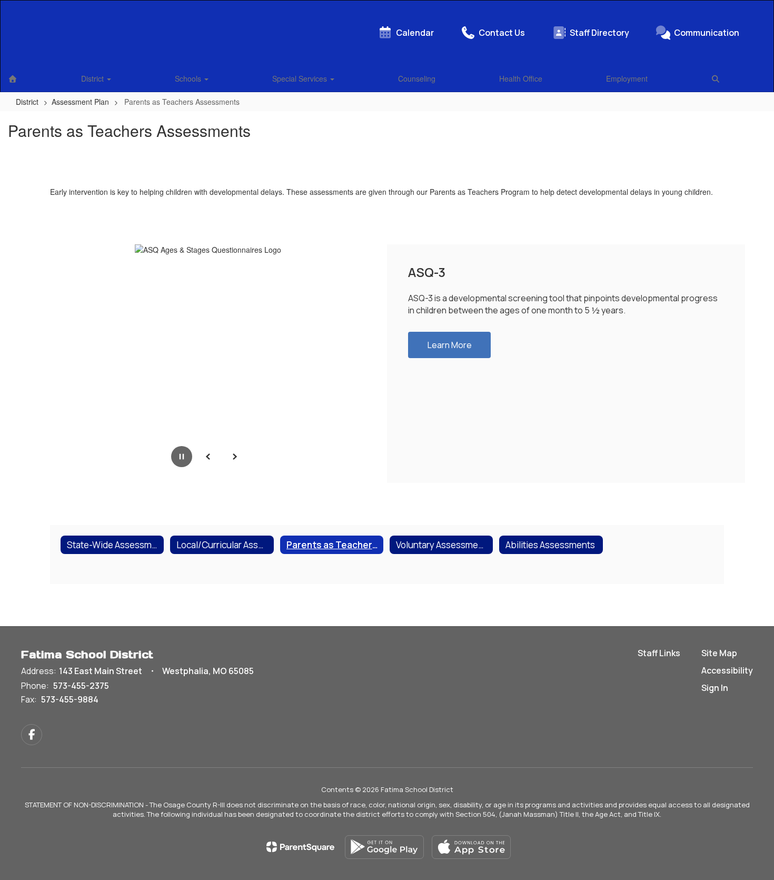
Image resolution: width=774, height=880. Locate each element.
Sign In (714, 688)
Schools (189, 78)
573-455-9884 (69, 699)
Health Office (520, 78)
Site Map (719, 653)
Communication (706, 32)
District (93, 78)
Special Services (300, 78)
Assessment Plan (80, 101)
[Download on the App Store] (471, 847)
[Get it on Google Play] (384, 847)
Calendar (415, 32)
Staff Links (659, 653)
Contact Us (502, 32)
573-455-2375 (81, 685)
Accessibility (727, 670)
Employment (627, 78)
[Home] (12, 78)
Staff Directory (599, 32)
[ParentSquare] (300, 847)
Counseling (416, 78)
